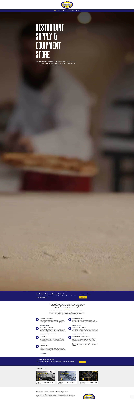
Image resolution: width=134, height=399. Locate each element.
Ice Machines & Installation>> (45, 334)
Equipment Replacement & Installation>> (79, 346)
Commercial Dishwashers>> (45, 325)
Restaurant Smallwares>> (76, 325)
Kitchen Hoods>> (43, 343)
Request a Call (83, 297)
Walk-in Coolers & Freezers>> (77, 334)
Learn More (82, 361)
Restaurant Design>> (43, 353)
